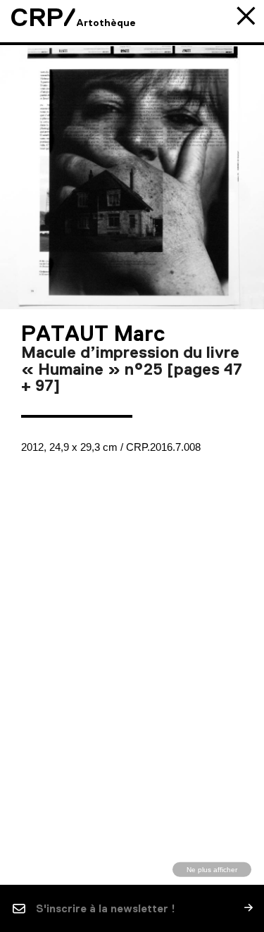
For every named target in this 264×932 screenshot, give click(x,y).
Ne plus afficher (212, 869)
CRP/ (43, 18)
